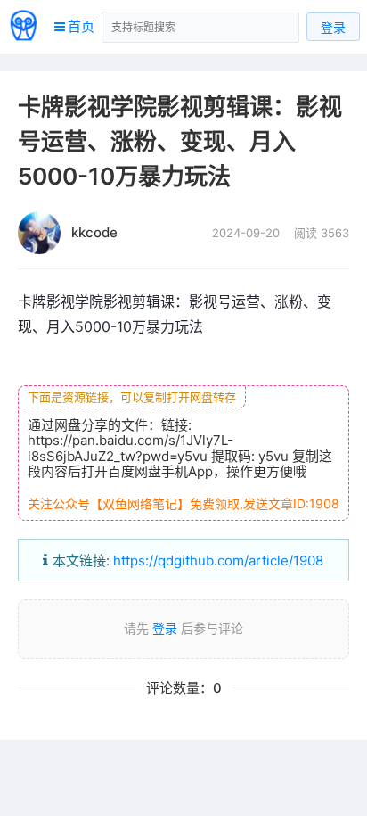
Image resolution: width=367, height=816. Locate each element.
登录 (333, 27)
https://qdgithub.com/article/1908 (218, 560)
